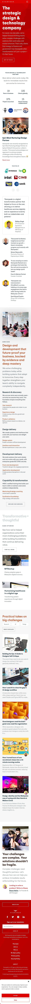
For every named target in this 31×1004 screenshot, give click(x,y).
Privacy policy (15, 956)
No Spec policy (15, 953)
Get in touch (8, 60)
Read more (6, 160)
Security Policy (15, 959)
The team (15, 944)
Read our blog (9, 629)
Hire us (15, 950)
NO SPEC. (15, 976)
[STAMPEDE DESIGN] (8, 1)
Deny (15, 1000)
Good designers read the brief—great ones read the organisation (15, 710)
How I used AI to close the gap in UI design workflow (15, 676)
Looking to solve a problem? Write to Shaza (18, 886)
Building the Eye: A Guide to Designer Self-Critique (15, 642)
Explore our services (15, 504)
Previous (13, 190)
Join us (15, 947)
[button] (28, 981)
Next (18, 190)
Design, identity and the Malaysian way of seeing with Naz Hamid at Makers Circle (15, 784)
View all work (9, 549)
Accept (15, 995)
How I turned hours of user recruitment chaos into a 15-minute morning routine (15, 746)
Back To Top (15, 904)
